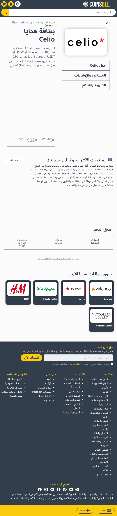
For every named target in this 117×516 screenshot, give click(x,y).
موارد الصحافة (44, 387)
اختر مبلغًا (49, 86)
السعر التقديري (46, 99)
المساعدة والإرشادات (90, 75)
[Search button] (5, 12)
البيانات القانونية (15, 387)
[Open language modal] (18, 4)
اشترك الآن (31, 357)
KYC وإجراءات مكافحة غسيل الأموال (12, 393)
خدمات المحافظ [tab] (58, 241)
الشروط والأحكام (94, 85)
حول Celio (98, 65)
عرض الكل (14, 160)
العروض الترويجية (71, 412)
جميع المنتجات (46, 22)
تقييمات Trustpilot (41, 391)
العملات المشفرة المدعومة (72, 385)
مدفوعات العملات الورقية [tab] (22, 242)
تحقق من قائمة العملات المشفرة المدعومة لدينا (58, 258)
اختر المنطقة (47, 73)
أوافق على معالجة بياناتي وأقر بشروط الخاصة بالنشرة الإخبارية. (80, 364)
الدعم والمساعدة (72, 379)
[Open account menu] (11, 4)
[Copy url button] (107, 23)
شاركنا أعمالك (44, 396)
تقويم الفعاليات (72, 400)
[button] (113, 4)
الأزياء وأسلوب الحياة (23, 22)
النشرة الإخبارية (73, 395)
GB (84, 511)
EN (104, 511)
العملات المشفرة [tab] (95, 241)
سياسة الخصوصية (76, 364)
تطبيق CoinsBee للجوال (71, 406)
